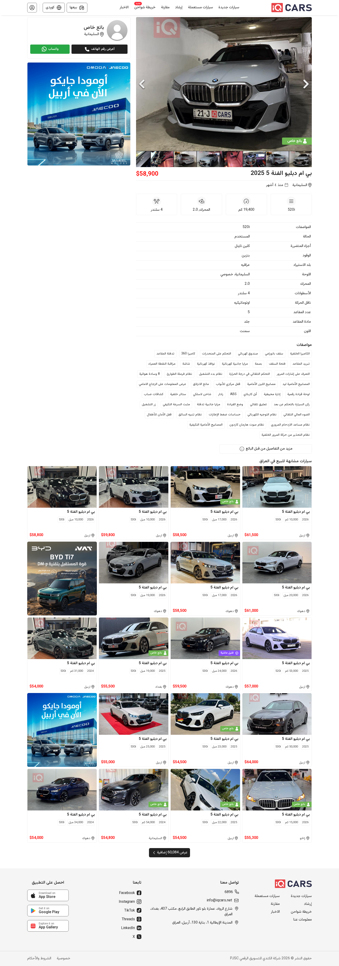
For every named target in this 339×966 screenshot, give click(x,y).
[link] (48, 895)
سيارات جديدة (301, 896)
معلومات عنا (302, 920)
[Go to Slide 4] (231, 159)
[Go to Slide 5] (208, 159)
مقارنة (275, 904)
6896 (229, 892)
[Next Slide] (306, 84)
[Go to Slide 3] (254, 159)
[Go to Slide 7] (161, 159)
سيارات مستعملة (267, 896)
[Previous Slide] (142, 84)
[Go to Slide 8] (138, 159)
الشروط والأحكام (39, 958)
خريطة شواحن (301, 912)
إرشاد (308, 904)
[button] (32, 7)
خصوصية (63, 958)
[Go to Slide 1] (300, 159)
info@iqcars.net (219, 900)
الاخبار (275, 912)
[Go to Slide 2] (277, 159)
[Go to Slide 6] (184, 159)
